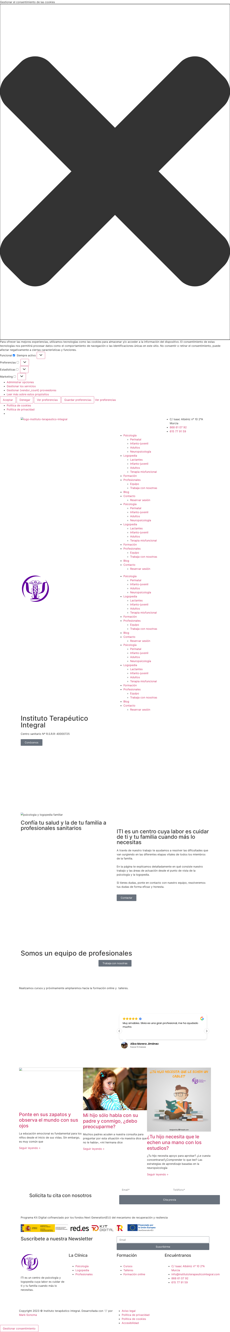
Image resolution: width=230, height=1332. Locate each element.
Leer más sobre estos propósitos (28, 394)
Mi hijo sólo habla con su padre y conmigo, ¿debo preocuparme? (110, 1120)
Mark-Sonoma (28, 1315)
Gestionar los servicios (21, 386)
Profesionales (132, 480)
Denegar (25, 400)
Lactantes (136, 459)
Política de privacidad (21, 409)
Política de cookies (19, 405)
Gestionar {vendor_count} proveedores (31, 390)
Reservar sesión (140, 500)
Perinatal (135, 439)
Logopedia (130, 455)
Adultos (135, 447)
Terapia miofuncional (143, 471)
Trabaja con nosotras (143, 488)
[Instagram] (139, 421)
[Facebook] (121, 421)
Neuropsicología (140, 451)
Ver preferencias (47, 400)
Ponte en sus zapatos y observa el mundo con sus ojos (48, 1120)
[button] (115, 172)
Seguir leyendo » (29, 1148)
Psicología (130, 435)
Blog (126, 492)
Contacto (129, 496)
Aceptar (8, 400)
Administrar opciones (20, 382)
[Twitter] (130, 421)
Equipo (134, 484)
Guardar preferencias (77, 400)
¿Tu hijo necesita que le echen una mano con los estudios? (174, 1142)
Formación (130, 475)
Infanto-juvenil (139, 443)
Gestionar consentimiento (19, 1328)
